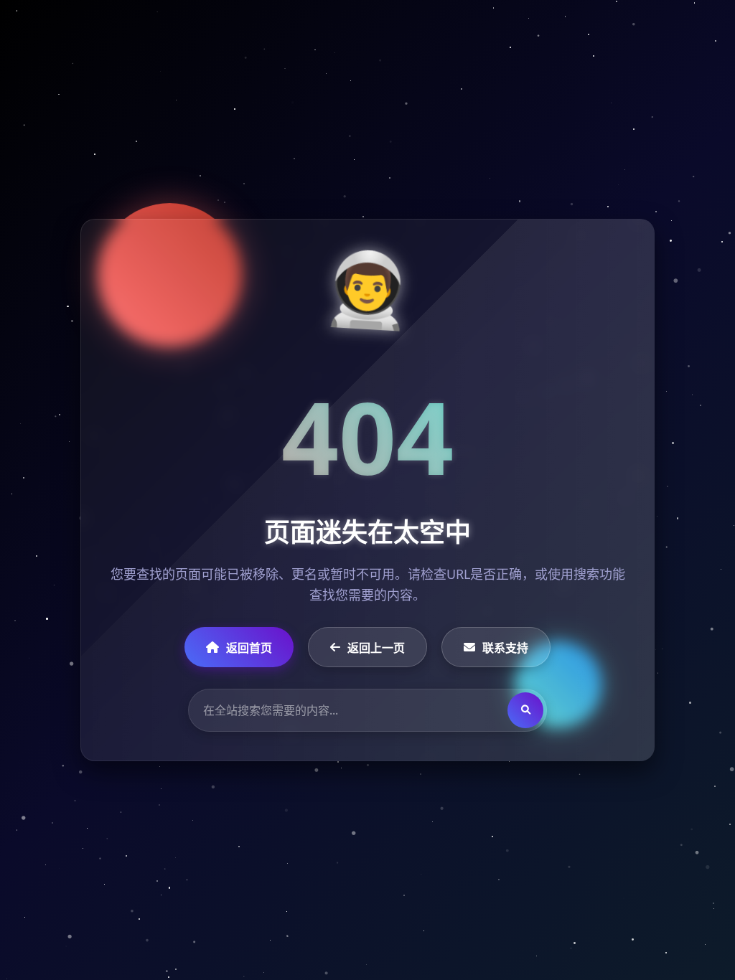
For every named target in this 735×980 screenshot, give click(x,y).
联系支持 (505, 648)
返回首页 (249, 648)
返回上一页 (376, 648)
